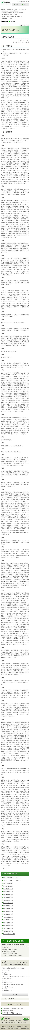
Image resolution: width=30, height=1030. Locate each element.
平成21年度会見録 (8, 914)
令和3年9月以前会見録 (7, 12)
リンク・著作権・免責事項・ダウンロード (13, 1008)
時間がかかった (8, 990)
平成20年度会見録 (8, 917)
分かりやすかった (8, 978)
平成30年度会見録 (8, 889)
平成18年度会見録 (8, 922)
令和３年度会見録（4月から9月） (12, 880)
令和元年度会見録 (7, 886)
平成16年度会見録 (8, 928)
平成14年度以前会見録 (9, 934)
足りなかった (7, 974)
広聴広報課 (4, 18)
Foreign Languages (24, 1)
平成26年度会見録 (8, 900)
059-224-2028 (11, 951)
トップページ (10, 9)
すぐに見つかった (8, 987)
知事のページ (5, 11)
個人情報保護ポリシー (8, 1010)
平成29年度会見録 (8, 891)
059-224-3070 (9, 1022)
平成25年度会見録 (8, 903)
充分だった (7, 970)
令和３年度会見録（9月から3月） (12, 877)
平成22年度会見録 (8, 911)
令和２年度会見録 (7, 883)
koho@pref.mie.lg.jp (16, 955)
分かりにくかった (8, 982)
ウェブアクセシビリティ (8, 1012)
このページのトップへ (15, 1004)
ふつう (5, 972)
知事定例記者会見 (14, 11)
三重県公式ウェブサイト (5, 2)
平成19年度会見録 (19, 12)
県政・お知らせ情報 (19, 9)
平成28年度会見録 (8, 894)
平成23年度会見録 (8, 908)
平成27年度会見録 (8, 897)
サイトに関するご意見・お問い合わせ (12, 1014)
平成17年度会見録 (8, 925)
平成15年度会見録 (8, 931)
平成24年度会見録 (8, 905)
